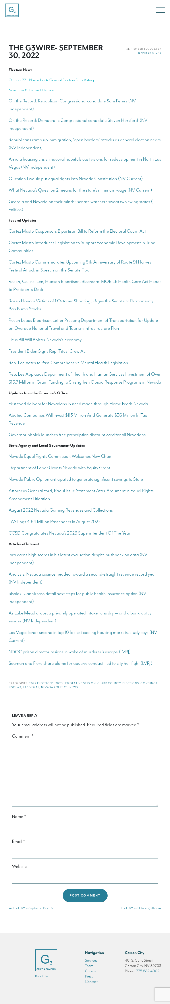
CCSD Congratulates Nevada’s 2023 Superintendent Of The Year (69, 533)
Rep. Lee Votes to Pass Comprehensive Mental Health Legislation (68, 362)
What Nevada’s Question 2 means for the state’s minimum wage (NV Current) (80, 190)
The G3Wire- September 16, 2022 (31, 908)
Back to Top (42, 976)
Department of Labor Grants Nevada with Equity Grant (59, 468)
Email (18, 841)
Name (19, 816)
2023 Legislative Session (76, 683)
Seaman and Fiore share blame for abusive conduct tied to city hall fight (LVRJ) (80, 663)
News (74, 687)
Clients (90, 970)
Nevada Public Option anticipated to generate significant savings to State (76, 479)
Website (19, 866)
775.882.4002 (147, 970)
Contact (91, 981)
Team (89, 965)
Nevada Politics (54, 687)
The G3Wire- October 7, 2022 (141, 908)
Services (91, 960)
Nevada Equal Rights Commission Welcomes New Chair (60, 456)
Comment (22, 736)
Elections (130, 683)
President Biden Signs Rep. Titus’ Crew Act (48, 351)
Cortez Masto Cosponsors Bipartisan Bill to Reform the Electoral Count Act (77, 231)
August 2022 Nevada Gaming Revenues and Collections (61, 510)
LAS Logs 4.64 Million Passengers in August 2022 (55, 521)
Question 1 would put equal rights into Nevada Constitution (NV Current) (76, 178)
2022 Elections (41, 683)
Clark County (108, 683)
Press (89, 976)
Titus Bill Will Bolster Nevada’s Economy (45, 340)
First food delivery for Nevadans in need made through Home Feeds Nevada (79, 404)
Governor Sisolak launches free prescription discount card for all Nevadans (77, 434)
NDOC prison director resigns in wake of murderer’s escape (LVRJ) (70, 652)
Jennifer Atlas (149, 53)
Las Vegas (31, 687)
